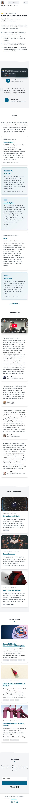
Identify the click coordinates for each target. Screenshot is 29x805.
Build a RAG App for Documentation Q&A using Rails (14, 645)
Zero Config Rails (9, 203)
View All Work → (14, 303)
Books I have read (9, 554)
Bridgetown (14, 799)
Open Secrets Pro (8, 142)
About (3, 5)
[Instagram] (14, 802)
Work (7, 5)
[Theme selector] (26, 2)
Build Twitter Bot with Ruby (12, 590)
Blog (11, 5)
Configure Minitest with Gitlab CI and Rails (14, 685)
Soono (5, 238)
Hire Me (15, 5)
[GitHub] (17, 802)
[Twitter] (12, 802)
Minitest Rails (8, 278)
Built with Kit (14, 787)
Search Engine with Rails (11, 516)
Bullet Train (7, 173)
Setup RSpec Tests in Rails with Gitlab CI (13, 724)
